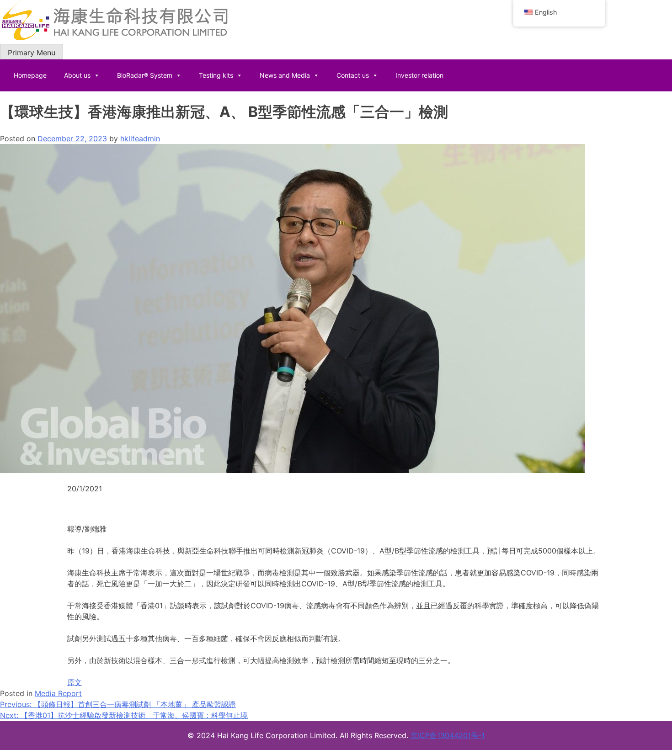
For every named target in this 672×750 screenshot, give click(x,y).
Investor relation (419, 75)
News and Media (285, 75)
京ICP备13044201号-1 (448, 735)
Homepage (30, 75)
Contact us (352, 75)
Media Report (58, 693)
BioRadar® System (144, 75)
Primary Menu (31, 52)
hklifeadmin (140, 138)
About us (77, 75)
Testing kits (216, 75)
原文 (74, 682)
